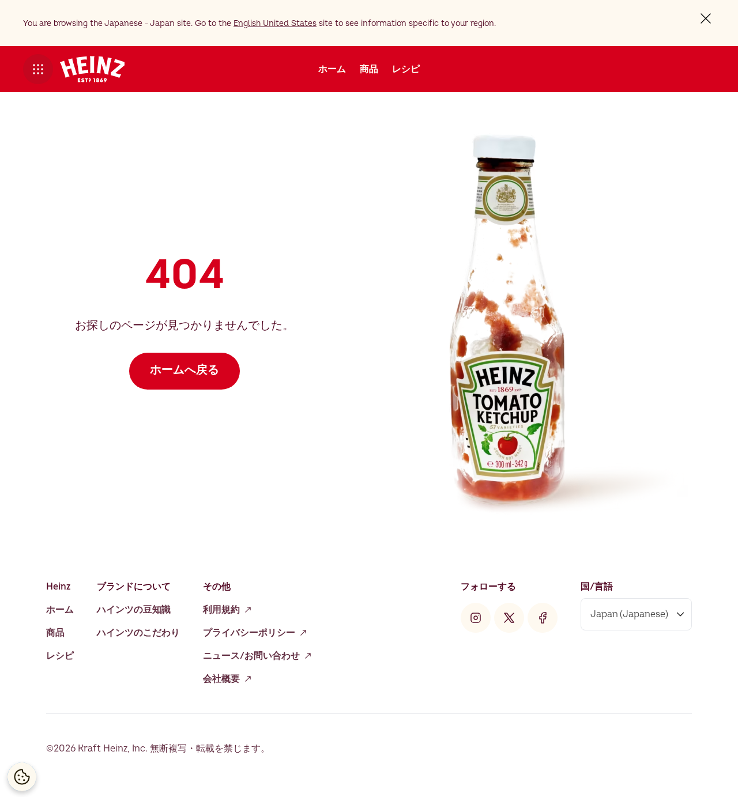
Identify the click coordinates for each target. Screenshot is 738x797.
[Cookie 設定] (21, 776)
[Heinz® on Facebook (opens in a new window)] (543, 618)
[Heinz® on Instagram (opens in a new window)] (476, 618)
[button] (38, 69)
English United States (275, 23)
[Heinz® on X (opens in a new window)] (509, 618)
